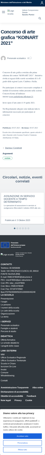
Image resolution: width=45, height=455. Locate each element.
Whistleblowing (7, 375)
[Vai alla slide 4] (23, 228)
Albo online (37, 388)
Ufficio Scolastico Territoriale (13, 360)
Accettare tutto (22, 436)
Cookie (28, 400)
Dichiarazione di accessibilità (14, 392)
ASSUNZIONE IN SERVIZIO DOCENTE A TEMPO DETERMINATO (19, 199)
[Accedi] (42, 3)
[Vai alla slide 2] (17, 228)
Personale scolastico (10, 325)
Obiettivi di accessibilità (12, 396)
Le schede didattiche (10, 343)
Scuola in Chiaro (8, 363)
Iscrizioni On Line (8, 366)
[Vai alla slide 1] (14, 228)
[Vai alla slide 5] (25, 228)
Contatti (4, 381)
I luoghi (4, 302)
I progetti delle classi (10, 346)
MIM (2, 354)
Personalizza (23, 443)
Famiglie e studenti (9, 328)
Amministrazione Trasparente (15, 388)
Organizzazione (8, 314)
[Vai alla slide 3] (20, 228)
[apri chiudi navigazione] (3, 12)
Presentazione (7, 299)
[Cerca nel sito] (40, 18)
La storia (4, 317)
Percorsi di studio (8, 331)
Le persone (6, 305)
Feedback (31, 396)
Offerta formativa (8, 340)
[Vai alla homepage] (14, 12)
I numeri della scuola (10, 308)
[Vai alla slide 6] (28, 228)
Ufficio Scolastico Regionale (13, 357)
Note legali (6, 400)
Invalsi (3, 369)
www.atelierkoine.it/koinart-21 (21, 96)
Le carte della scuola (10, 311)
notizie (7, 158)
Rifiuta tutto (22, 450)
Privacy (18, 400)
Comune (4, 372)
